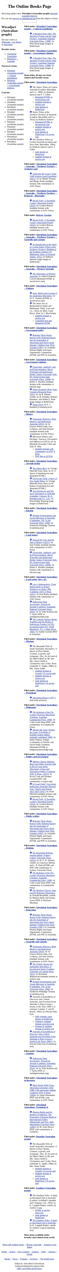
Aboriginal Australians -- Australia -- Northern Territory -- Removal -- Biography (40, 193)
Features (23, 1259)
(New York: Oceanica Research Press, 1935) (43, 392)
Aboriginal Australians (12, 55)
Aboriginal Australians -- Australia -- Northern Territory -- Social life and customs (40, 237)
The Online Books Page (29, 6)
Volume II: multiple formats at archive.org (44, 1027)
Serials (29, 1254)
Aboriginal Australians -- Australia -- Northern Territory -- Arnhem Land (40, 166)
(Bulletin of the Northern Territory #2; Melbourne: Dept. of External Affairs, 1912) (43, 250)
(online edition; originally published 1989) (42, 733)
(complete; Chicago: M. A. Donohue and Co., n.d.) (42, 495)
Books (7, 1259)
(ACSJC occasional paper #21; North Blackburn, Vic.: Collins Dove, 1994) (43, 625)
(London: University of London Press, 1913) (42, 969)
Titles (43, 1252)
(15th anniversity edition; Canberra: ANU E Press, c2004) (43, 1090)
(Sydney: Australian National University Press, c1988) (43, 37)
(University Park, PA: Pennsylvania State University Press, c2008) (43, 373)
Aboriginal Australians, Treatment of (36, 1106)
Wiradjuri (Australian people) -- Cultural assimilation (15, 74)
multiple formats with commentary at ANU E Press (45, 451)
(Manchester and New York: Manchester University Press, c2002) (43, 1119)
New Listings (23, 1252)
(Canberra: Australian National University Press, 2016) (42, 607)
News (15, 1259)
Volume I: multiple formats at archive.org (44, 1022)
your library (16, 42)
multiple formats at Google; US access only (45, 672)
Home (4, 1252)
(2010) (42, 203)
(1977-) (44, 698)
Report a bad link (33, 1244)
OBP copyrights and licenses (29, 1268)
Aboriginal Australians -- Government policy (40, 329)
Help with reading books (13, 1244)
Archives (34, 1259)
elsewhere (8, 44)
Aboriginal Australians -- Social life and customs (40, 940)
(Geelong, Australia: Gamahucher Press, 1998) (42, 716)
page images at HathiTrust (41, 108)
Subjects (52, 1252)
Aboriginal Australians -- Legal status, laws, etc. (40, 578)
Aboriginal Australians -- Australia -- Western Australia (40, 267)
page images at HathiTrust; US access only (44, 134)
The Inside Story (47, 1259)
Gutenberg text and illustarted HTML (43, 322)
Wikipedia (6, 42)
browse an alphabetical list (24, 18)
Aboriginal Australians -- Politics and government (40, 755)
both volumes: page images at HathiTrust (44, 1017)
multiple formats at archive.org (43, 103)
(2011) (43, 176)
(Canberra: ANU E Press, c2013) (43, 767)
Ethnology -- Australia (12, 60)
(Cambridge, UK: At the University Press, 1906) (43, 519)
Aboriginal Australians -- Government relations (40, 360)
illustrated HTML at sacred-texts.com (43, 98)
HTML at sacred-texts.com (42, 1211)
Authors (35, 1252)
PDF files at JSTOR (44, 456)
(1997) (43, 341)
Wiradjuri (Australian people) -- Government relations (15, 84)
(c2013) (42, 541)
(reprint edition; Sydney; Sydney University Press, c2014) (41, 856)
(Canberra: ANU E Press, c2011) (43, 589)
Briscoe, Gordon (43, 215)
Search (12, 1252)
